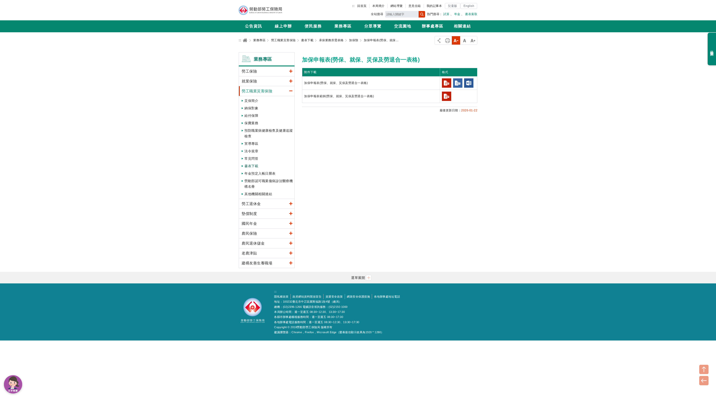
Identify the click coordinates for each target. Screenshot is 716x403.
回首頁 (362, 5)
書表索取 (471, 14)
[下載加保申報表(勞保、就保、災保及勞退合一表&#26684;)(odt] (457, 83)
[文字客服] (13, 384)
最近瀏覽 (712, 49)
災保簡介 (251, 101)
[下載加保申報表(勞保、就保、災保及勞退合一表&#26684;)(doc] (468, 83)
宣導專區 (251, 144)
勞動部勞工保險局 (260, 10)
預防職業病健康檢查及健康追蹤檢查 (268, 133)
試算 (446, 14)
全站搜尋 (377, 14)
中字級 (464, 40)
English (469, 5)
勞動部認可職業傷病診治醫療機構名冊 (268, 183)
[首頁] (245, 40)
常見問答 (251, 158)
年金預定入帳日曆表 (260, 173)
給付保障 (251, 116)
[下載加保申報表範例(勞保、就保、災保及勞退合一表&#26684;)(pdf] (446, 96)
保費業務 (251, 123)
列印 (447, 40)
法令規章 (251, 151)
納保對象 (251, 108)
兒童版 (452, 5)
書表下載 (251, 166)
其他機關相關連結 (258, 194)
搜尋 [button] (422, 14)
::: (353, 5)
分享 (439, 40)
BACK (704, 380)
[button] (358, 277)
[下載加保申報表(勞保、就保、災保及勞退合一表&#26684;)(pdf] (446, 83)
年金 (457, 14)
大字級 (473, 40)
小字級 (456, 40)
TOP (704, 369)
